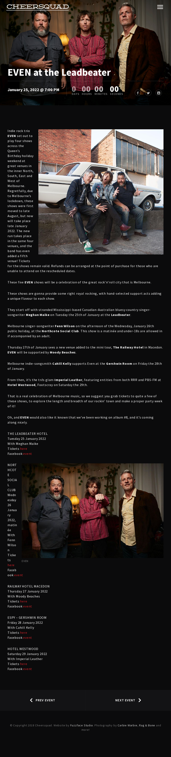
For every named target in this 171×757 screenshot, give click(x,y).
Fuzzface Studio (81, 725)
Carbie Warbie (127, 725)
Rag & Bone (147, 725)
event (27, 453)
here (23, 448)
